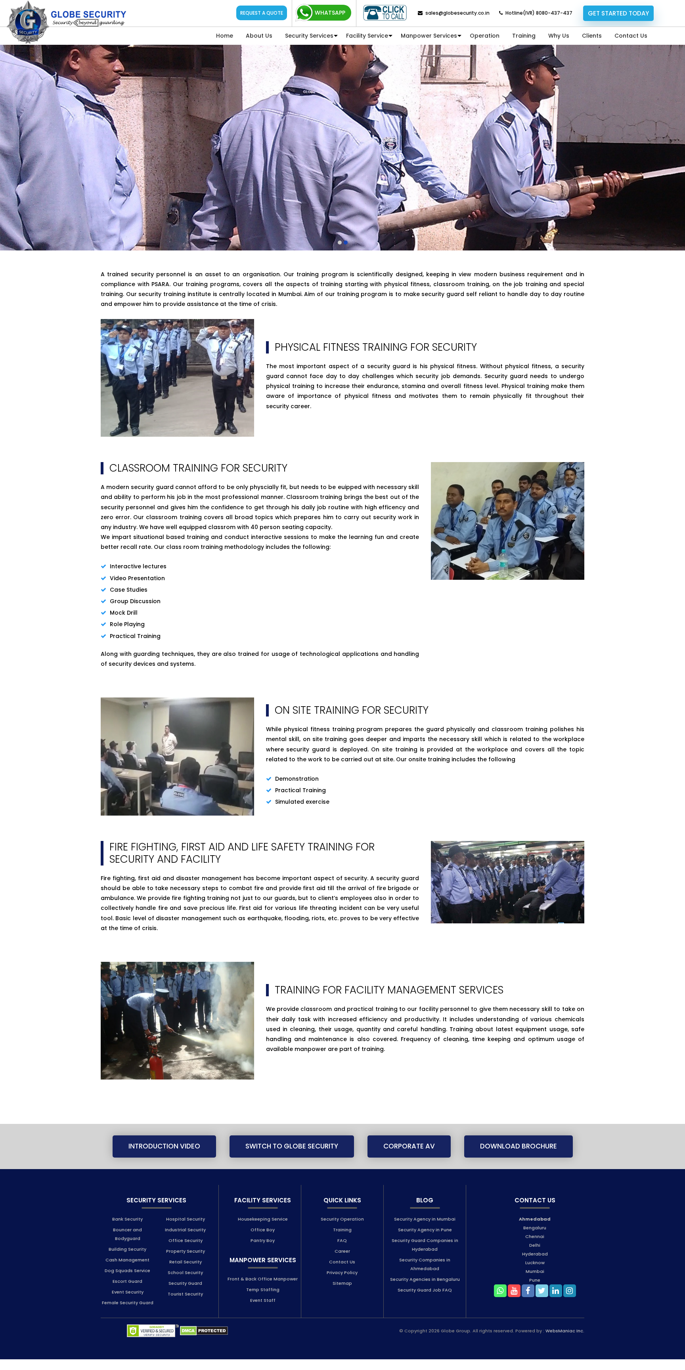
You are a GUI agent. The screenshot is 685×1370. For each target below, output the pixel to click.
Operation (484, 36)
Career (342, 1261)
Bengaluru (534, 1238)
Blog (424, 1210)
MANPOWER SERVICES (263, 1270)
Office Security (185, 1251)
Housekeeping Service (263, 1229)
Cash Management (127, 1270)
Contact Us (630, 36)
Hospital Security (185, 1229)
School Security (185, 1283)
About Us (259, 36)
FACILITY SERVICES (262, 1210)
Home (224, 36)
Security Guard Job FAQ (425, 1300)
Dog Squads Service (127, 1281)
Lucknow (535, 1273)
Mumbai (535, 1281)
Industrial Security (185, 1240)
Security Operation (342, 1229)
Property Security (185, 1261)
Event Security (128, 1302)
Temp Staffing (262, 1300)
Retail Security (185, 1272)
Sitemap (342, 1293)
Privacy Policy (342, 1283)
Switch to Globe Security (291, 1157)
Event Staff (263, 1310)
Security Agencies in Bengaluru (425, 1289)
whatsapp (330, 13)
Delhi (534, 1255)
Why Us (558, 36)
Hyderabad (535, 1264)
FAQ (342, 1251)
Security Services (309, 36)
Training (524, 36)
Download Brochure (518, 1157)
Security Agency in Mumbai (424, 1229)
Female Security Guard (127, 1313)
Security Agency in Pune (425, 1240)
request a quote (261, 13)
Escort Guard (127, 1291)
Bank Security (127, 1229)
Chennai (534, 1247)
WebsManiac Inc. (564, 1341)
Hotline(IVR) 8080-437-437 (538, 13)
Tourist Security (185, 1304)
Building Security (127, 1259)
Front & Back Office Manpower (263, 1289)
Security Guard (185, 1293)
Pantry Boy (263, 1251)
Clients (592, 36)
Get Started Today (618, 13)
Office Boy (263, 1240)
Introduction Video (164, 1157)
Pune (534, 1290)
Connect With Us (385, 13)
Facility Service (367, 36)
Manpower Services (429, 36)
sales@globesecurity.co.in (457, 13)
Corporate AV (409, 1157)
